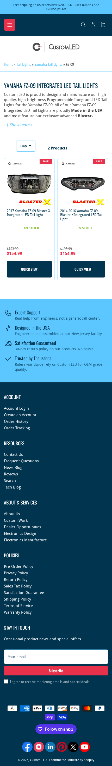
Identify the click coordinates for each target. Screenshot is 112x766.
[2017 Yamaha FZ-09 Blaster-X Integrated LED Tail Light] (29, 183)
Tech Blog (12, 487)
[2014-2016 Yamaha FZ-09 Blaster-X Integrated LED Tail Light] (82, 183)
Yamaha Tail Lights (48, 64)
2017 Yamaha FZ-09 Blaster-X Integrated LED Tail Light (28, 212)
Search (10, 480)
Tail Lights (23, 64)
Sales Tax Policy (18, 586)
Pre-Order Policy (18, 566)
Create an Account (20, 414)
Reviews (11, 473)
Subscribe (56, 670)
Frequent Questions (21, 460)
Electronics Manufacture (25, 539)
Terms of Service (18, 605)
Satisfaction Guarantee (24, 592)
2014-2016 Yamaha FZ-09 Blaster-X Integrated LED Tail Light (81, 214)
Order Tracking (17, 427)
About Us (12, 513)
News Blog (13, 467)
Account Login (16, 408)
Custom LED (38, 760)
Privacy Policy (16, 572)
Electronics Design (20, 533)
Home (8, 64)
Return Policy (15, 579)
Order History (16, 421)
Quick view (29, 269)
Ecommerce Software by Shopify (71, 760)
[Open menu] (9, 25)
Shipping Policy (17, 599)
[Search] (83, 25)
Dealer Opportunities (22, 526)
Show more (19, 124)
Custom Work (16, 520)
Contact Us (13, 454)
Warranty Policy (18, 612)
